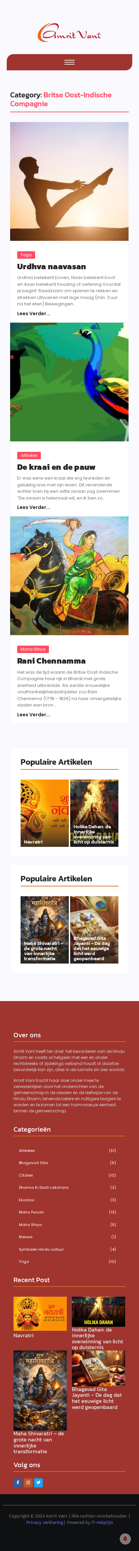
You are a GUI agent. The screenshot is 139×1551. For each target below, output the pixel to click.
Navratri (33, 841)
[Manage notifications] (125, 1538)
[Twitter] (38, 1482)
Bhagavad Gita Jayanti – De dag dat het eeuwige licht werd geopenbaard (92, 948)
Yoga (26, 255)
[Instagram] (28, 1482)
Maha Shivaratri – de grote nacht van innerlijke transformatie (43, 951)
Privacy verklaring (44, 1522)
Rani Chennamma (51, 660)
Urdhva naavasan (51, 266)
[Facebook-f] (17, 1482)
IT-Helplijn (102, 1522)
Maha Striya (33, 649)
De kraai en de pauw (56, 467)
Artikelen (29, 455)
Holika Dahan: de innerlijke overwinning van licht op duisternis (94, 834)
